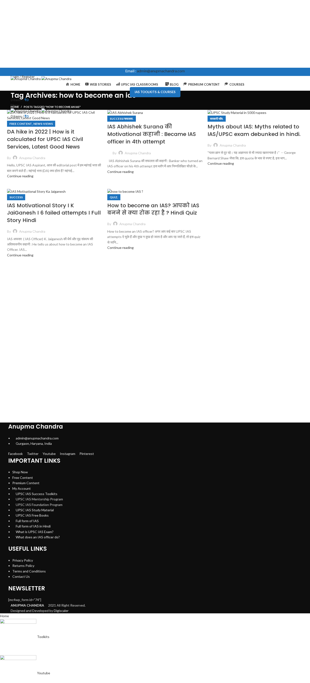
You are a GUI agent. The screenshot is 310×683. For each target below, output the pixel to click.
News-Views (43, 124)
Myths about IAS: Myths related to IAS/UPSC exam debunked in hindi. (254, 130)
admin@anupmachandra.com (161, 70)
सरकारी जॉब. (216, 118)
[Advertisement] (145, 34)
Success (16, 197)
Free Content (20, 124)
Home (15, 106)
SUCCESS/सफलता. (121, 118)
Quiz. (114, 197)
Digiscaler (61, 611)
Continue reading (20, 176)
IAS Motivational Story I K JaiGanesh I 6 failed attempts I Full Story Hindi (54, 213)
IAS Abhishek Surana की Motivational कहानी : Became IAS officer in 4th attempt (151, 134)
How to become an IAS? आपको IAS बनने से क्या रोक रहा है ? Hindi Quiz (153, 209)
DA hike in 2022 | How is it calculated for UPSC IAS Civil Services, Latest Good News (45, 139)
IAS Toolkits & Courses (155, 92)
